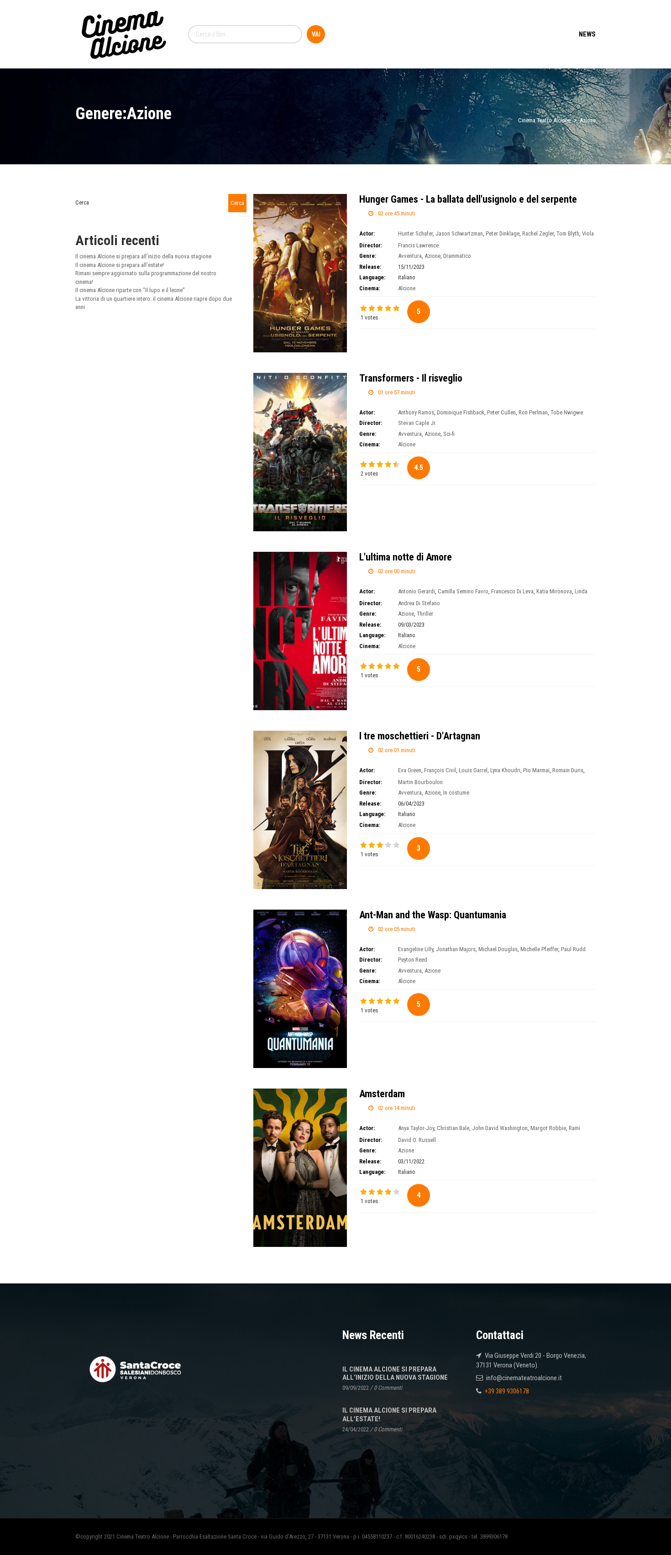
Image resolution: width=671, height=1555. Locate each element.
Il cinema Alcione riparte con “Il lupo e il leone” (130, 290)
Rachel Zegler (538, 233)
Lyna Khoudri (505, 770)
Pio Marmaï (536, 770)
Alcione (406, 288)
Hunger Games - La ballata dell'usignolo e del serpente (468, 199)
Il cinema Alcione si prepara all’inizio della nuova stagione (143, 256)
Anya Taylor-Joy (416, 1128)
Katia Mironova (554, 591)
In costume (456, 792)
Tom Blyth (567, 233)
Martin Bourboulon (420, 782)
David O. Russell (417, 1139)
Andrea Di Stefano (419, 603)
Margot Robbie (548, 1128)
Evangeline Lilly (415, 949)
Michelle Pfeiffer (539, 949)
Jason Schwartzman (459, 233)
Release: (370, 266)
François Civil (440, 770)
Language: (372, 277)
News (587, 34)
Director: (370, 245)
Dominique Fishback (460, 412)
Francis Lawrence (418, 245)
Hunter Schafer (415, 233)
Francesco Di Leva (512, 591)
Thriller (425, 613)
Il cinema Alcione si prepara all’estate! (119, 265)
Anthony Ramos (416, 412)
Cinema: (369, 288)
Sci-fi (449, 433)
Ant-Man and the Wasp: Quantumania (432, 915)
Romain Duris (567, 770)
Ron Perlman (533, 412)
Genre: (367, 255)
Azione (432, 255)
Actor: (367, 233)
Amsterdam (382, 1093)
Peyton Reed (412, 959)
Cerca (82, 202)
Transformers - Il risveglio (410, 378)
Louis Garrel (473, 770)
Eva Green (409, 770)
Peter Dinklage (502, 233)
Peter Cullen (501, 412)
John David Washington (500, 1128)
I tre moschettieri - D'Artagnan (419, 736)
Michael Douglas (498, 949)
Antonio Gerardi (416, 591)
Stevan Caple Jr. (417, 422)
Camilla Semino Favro (463, 591)
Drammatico (457, 255)
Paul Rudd (573, 949)
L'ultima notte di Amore (405, 557)
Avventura (410, 255)
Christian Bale (453, 1128)
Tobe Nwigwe (566, 412)
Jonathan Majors (456, 949)
